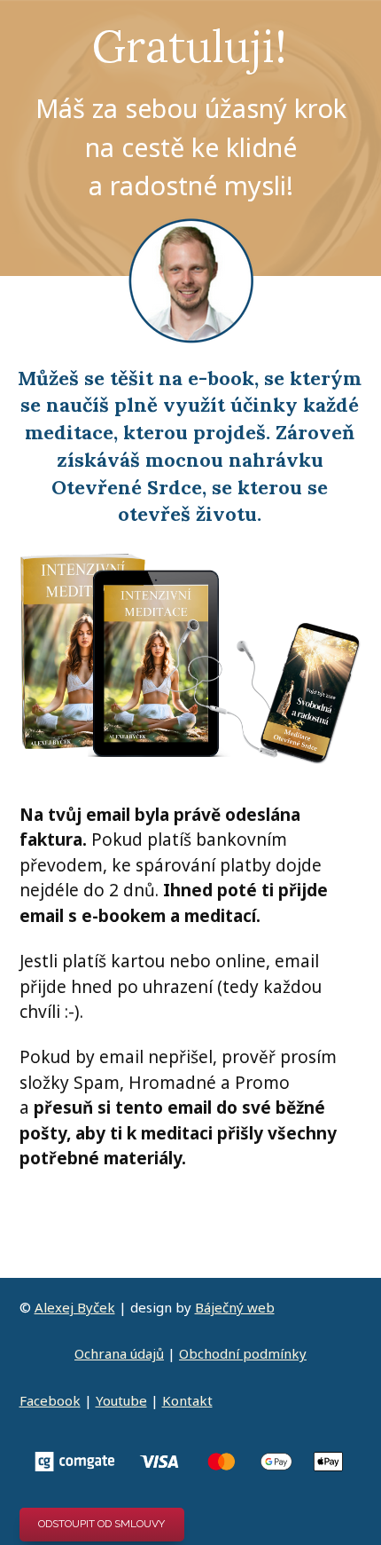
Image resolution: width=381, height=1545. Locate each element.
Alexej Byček (75, 1307)
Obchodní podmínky (243, 1353)
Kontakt (187, 1400)
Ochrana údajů (119, 1353)
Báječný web (235, 1307)
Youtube (121, 1400)
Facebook (50, 1400)
